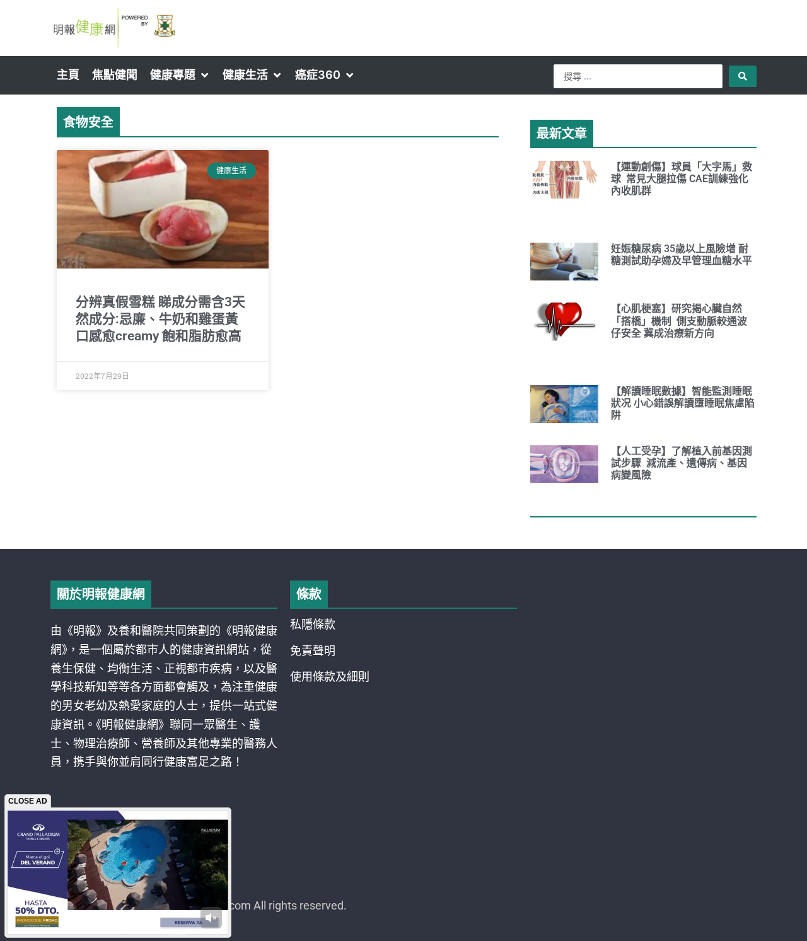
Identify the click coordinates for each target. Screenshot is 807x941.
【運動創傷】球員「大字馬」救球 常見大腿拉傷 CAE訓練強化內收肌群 (681, 179)
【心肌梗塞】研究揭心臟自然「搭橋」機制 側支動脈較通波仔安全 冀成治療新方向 (679, 320)
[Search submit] (743, 76)
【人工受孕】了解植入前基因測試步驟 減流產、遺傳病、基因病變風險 (681, 463)
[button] (180, 75)
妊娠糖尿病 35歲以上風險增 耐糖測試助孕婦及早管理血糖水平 (681, 255)
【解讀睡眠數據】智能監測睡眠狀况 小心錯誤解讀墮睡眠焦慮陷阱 (683, 403)
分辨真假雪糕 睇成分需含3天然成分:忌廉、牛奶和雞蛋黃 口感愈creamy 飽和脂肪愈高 (160, 319)
